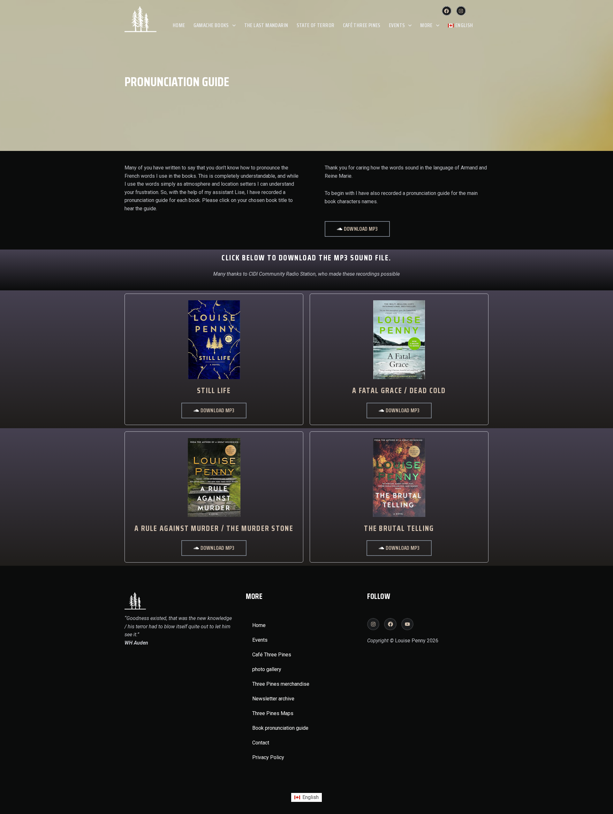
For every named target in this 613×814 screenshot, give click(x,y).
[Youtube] (407, 624)
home (179, 25)
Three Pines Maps (272, 713)
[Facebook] (446, 11)
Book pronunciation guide (280, 728)
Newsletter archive (273, 699)
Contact (260, 743)
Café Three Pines (362, 25)
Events (397, 25)
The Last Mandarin (266, 25)
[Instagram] (461, 11)
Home (259, 625)
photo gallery (266, 669)
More (426, 25)
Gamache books (211, 25)
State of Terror (316, 25)
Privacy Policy (268, 757)
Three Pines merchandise (280, 684)
